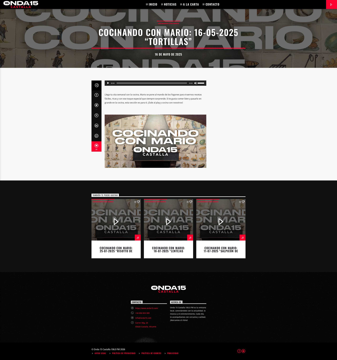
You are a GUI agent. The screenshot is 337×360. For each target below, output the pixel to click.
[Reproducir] (108, 83)
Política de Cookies (151, 353)
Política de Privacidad (123, 353)
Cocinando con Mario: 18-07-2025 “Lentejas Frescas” (168, 251)
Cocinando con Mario (168, 23)
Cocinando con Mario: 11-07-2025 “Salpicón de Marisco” (221, 251)
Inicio (153, 4)
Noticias (170, 4)
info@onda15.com (143, 318)
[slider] (201, 82)
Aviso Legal (100, 353)
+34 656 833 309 (142, 313)
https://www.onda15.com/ (146, 308)
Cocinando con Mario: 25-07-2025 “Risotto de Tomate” (116, 251)
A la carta (191, 4)
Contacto (213, 4)
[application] (155, 83)
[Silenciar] (195, 83)
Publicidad (172, 353)
